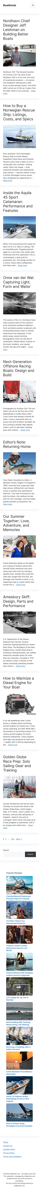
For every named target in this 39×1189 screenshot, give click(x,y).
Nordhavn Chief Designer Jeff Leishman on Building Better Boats (16, 30)
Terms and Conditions (12, 1156)
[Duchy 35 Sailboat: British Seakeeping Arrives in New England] (19, 1085)
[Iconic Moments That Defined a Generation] (19, 1061)
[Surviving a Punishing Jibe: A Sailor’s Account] (19, 1036)
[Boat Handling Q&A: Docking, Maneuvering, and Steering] (19, 1011)
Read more (7, 181)
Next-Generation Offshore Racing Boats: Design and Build (18, 368)
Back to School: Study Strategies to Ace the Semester (19, 1124)
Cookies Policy (9, 1149)
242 (13, 839)
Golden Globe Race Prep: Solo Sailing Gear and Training (17, 763)
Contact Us (7, 1146)
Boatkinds (9, 5)
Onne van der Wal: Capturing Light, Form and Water (18, 282)
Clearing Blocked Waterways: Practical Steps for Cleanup (18, 897)
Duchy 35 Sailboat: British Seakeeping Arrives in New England (17, 1098)
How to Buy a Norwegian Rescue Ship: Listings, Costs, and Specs (19, 112)
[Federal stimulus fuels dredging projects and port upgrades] (19, 962)
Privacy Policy (9, 1153)
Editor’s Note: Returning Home (17, 444)
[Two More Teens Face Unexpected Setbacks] (19, 910)
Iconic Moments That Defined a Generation (19, 1073)
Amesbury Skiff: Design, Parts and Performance (18, 601)
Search (6, 850)
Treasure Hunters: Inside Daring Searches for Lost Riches (16, 948)
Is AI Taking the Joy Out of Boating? (17, 998)
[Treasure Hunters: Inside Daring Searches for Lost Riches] (19, 934)
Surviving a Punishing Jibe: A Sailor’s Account (18, 1048)
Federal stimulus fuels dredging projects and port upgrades (19, 974)
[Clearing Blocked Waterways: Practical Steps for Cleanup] (19, 885)
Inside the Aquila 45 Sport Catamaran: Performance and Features (18, 202)
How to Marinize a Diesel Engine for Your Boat (18, 682)
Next (19, 839)
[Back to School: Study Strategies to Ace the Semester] (19, 1112)
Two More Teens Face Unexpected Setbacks (15, 922)
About (5, 1142)
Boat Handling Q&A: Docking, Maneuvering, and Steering (18, 1023)
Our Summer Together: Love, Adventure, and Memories (16, 523)
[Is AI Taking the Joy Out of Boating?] (19, 986)
